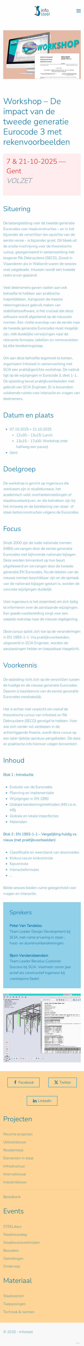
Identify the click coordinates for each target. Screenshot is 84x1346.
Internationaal (14, 1174)
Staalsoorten (13, 1295)
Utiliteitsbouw (14, 1142)
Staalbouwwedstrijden (21, 1242)
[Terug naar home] (42, 11)
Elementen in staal (18, 1158)
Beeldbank (12, 1196)
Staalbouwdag (15, 1234)
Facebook (26, 1082)
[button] (78, 11)
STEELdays (12, 1226)
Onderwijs (11, 1266)
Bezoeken (11, 1250)
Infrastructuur (14, 1166)
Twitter (65, 1082)
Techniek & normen (18, 1311)
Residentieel (13, 1150)
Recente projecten (18, 1134)
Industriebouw (14, 1182)
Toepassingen (14, 1303)
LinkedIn (45, 1100)
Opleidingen (13, 1258)
